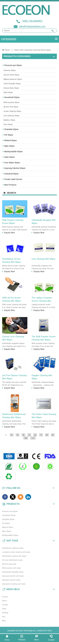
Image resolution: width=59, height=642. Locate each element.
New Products (10, 185)
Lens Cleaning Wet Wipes (43, 258)
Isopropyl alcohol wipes (11, 580)
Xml (3, 617)
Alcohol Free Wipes (11, 107)
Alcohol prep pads (9, 564)
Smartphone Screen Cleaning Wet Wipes (11, 260)
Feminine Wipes (10, 70)
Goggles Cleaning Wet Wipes (42, 377)
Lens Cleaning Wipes (11, 116)
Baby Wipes (9, 146)
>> (33, 438)
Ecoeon (5, 597)
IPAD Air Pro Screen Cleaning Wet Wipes (11, 299)
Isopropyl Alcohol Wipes (14, 168)
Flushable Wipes (11, 129)
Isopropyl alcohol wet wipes (13, 576)
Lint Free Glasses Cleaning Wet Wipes (14, 377)
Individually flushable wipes (12, 572)
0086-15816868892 (32, 20)
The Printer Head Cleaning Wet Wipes (44, 416)
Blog (4, 621)
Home (7, 50)
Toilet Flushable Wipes (12, 83)
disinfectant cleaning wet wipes (14, 556)
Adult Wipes (8, 92)
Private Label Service (13, 179)
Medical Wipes (10, 140)
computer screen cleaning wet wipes (16, 552)
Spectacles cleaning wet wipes (13, 584)
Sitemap (5, 613)
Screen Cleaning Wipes (12, 111)
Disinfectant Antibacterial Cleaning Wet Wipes (13, 416)
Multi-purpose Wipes (11, 102)
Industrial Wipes (11, 173)
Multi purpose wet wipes (11, 568)
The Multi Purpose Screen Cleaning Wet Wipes (44, 338)
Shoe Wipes (8, 124)
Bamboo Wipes (9, 120)
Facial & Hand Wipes (11, 75)
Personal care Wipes (13, 65)
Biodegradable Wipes (13, 151)
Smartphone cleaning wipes (12, 548)
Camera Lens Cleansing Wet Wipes (13, 338)
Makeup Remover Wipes (13, 79)
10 (26, 438)
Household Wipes (11, 97)
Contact (5, 605)
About (4, 601)
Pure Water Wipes (12, 162)
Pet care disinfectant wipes (12, 560)
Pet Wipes (8, 135)
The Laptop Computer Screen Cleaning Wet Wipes (42, 299)
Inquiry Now (9, 232)
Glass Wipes (9, 157)
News (4, 609)
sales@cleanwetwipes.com (32, 26)
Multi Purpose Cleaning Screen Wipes (12, 221)
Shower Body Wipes (11, 88)
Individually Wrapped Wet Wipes (44, 221)
